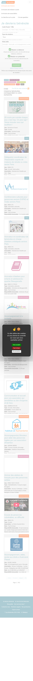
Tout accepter (16, 345)
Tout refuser (16, 348)
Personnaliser (16, 351)
